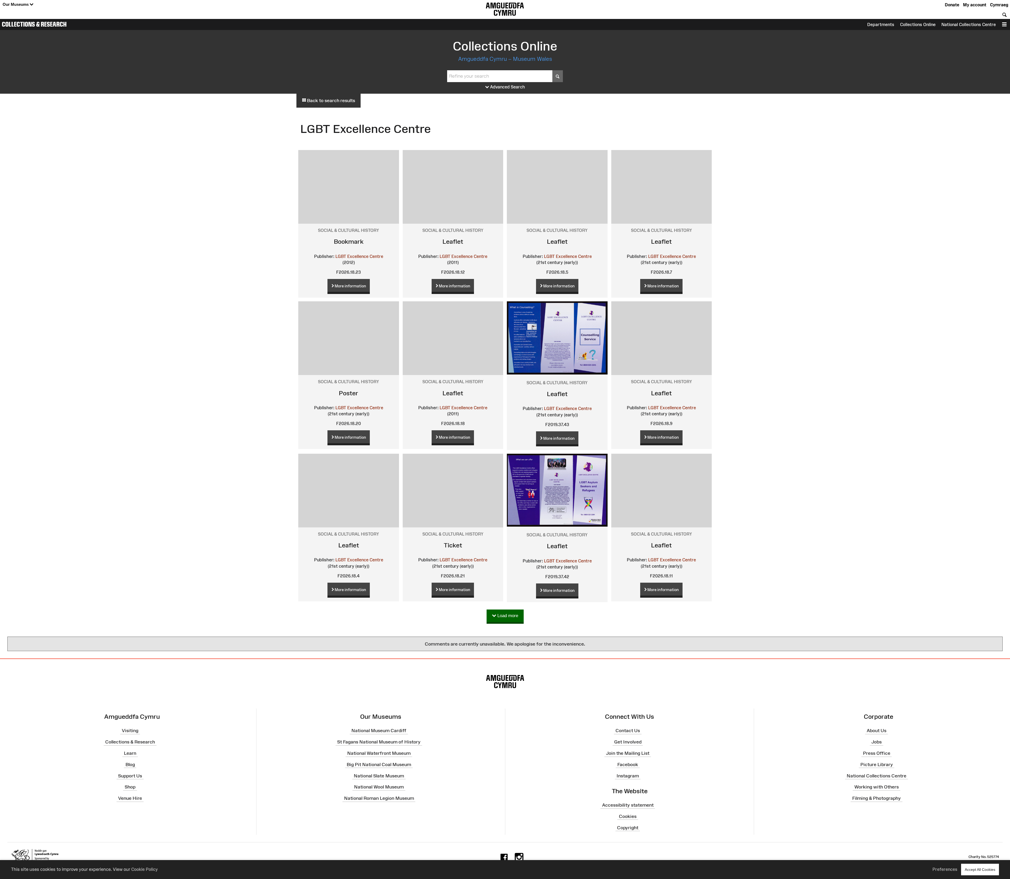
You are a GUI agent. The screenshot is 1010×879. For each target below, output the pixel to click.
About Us (876, 730)
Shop (130, 787)
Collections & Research (34, 24)
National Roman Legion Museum (379, 798)
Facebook (627, 764)
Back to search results (330, 100)
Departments (880, 24)
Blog (130, 764)
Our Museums (16, 4)
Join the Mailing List (627, 753)
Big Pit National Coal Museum (379, 764)
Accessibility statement (628, 805)
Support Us (130, 775)
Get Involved (628, 742)
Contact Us (627, 730)
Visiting (130, 730)
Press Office (876, 753)
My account (974, 4)
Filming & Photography (876, 798)
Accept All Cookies (980, 869)
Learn (130, 753)
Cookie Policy (144, 869)
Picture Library (876, 764)
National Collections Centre (968, 24)
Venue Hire (130, 798)
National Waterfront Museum (379, 753)
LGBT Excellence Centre (359, 256)
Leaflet (452, 241)
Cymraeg (999, 4)
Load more (507, 615)
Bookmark (348, 241)
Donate (952, 4)
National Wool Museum (379, 787)
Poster (348, 393)
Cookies (628, 816)
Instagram (628, 775)
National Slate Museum (379, 775)
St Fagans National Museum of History (379, 742)
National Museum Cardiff (378, 730)
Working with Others (876, 787)
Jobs (876, 742)
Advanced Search (507, 86)
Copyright (627, 827)
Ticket (453, 545)
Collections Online (918, 24)
